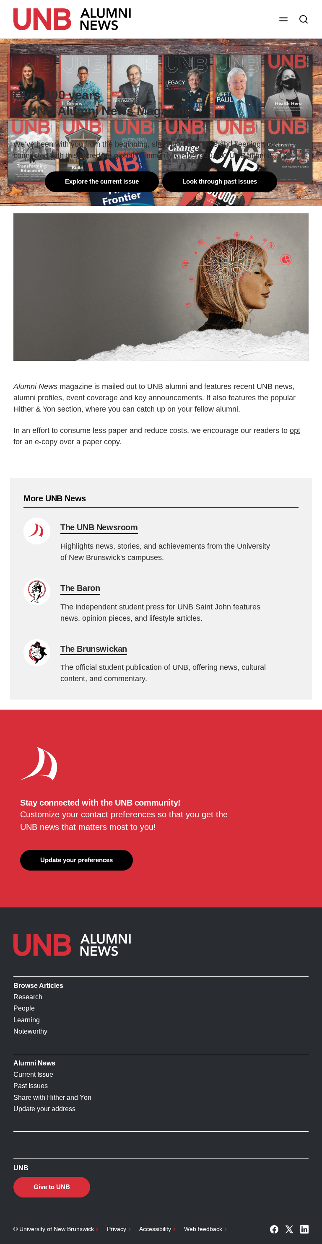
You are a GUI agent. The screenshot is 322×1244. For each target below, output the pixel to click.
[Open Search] (304, 19)
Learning (26, 1020)
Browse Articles (38, 985)
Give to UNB (52, 1186)
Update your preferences (76, 859)
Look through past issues (219, 181)
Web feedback (203, 1229)
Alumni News (34, 1063)
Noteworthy (30, 1031)
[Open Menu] (283, 19)
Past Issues (30, 1085)
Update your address (44, 1109)
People (24, 1008)
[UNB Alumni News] (72, 19)
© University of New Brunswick (53, 1229)
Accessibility (155, 1229)
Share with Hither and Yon (52, 1097)
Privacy (116, 1229)
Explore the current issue (102, 181)
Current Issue (33, 1074)
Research (27, 997)
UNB (21, 1168)
